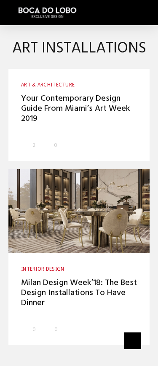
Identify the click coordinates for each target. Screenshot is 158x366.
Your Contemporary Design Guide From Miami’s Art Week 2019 (75, 108)
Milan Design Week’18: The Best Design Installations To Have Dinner (79, 293)
